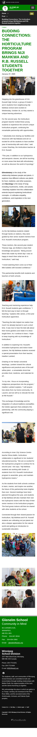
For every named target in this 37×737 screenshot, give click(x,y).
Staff (27, 707)
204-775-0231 (12, 663)
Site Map (12, 707)
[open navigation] (32, 7)
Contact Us (5, 707)
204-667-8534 (14, 636)
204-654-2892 (12, 639)
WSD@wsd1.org (12, 668)
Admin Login (20, 707)
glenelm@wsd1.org (15, 643)
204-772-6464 (10, 665)
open (32, 13)
